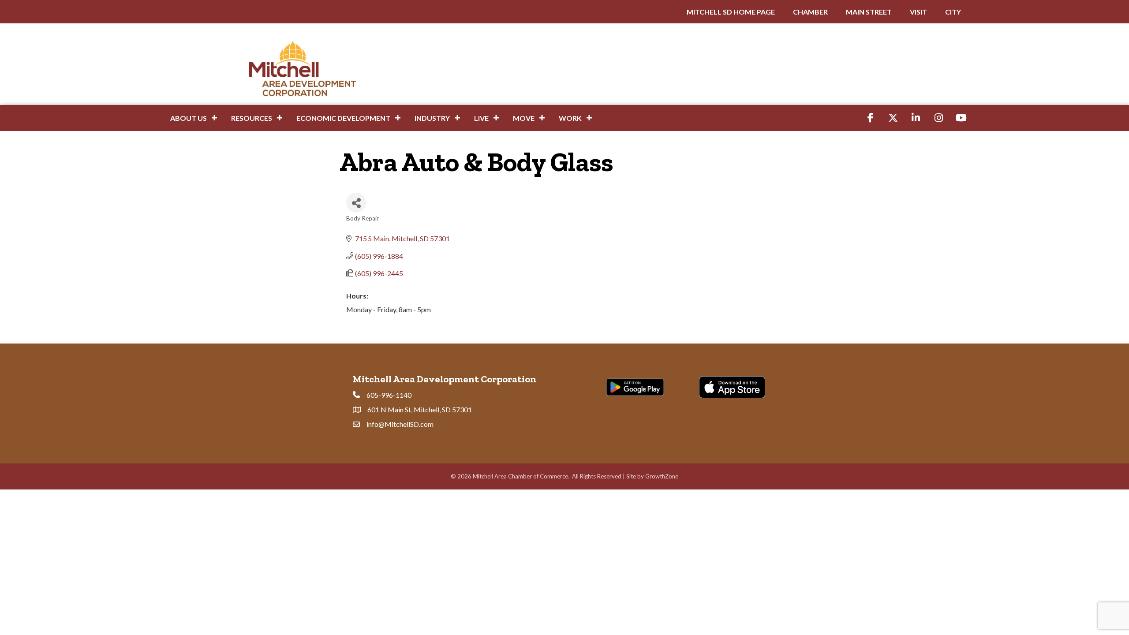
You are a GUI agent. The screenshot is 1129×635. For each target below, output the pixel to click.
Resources (251, 118)
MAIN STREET (869, 11)
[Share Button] (356, 203)
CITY (953, 11)
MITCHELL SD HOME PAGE (731, 11)
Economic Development (343, 118)
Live (481, 118)
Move (524, 118)
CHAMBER (810, 11)
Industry (432, 118)
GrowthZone (661, 476)
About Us (188, 118)
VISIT (918, 11)
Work (570, 118)
